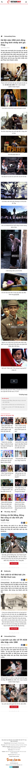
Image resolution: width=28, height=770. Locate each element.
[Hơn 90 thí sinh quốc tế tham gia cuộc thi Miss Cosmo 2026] (7, 453)
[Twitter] (24, 48)
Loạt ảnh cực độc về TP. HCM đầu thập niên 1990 (13, 407)
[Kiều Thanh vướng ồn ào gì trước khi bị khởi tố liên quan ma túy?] (21, 420)
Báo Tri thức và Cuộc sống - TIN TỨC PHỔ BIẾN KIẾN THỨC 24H (14, 2)
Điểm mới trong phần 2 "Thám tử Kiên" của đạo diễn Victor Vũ (7, 489)
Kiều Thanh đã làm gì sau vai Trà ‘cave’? (7, 474)
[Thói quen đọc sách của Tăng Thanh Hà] (21, 453)
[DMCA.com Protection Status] (14, 766)
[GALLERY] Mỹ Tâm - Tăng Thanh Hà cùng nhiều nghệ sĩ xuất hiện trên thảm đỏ (7, 428)
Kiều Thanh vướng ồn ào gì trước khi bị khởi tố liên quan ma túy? (20, 428)
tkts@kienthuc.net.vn (15, 754)
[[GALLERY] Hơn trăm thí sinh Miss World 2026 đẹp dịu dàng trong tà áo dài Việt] (21, 497)
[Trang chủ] (1, 36)
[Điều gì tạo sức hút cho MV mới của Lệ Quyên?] (21, 468)
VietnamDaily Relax (10, 36)
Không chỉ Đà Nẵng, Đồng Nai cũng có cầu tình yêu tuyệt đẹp (14, 401)
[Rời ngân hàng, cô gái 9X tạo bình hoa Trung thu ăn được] (21, 482)
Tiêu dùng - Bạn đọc (10, 511)
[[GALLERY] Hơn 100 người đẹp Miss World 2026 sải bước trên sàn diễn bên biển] (21, 437)
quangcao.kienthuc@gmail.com (15, 764)
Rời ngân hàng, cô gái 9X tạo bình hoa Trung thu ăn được (20, 489)
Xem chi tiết (14, 563)
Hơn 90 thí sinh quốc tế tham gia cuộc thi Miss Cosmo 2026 (7, 460)
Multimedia (7, 571)
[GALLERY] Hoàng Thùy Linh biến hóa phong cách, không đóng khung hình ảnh (6, 505)
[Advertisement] (14, 19)
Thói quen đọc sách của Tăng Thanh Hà (20, 459)
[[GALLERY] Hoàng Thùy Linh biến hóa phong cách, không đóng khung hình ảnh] (7, 497)
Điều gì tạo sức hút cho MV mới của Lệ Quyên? (20, 475)
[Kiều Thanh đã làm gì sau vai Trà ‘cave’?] (7, 468)
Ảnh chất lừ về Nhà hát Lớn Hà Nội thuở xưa (14, 404)
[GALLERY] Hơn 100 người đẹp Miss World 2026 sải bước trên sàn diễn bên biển (21, 444)
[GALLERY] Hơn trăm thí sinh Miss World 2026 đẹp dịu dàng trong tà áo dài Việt (20, 506)
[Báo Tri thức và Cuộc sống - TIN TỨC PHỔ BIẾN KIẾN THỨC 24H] (14, 759)
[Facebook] (22, 48)
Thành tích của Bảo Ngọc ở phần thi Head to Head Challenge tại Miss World (7, 444)
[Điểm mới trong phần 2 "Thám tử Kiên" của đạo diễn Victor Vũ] (7, 482)
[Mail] (26, 48)
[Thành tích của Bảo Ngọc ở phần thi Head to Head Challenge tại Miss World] (7, 437)
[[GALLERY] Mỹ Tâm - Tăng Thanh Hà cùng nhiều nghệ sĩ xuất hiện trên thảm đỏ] (7, 420)
